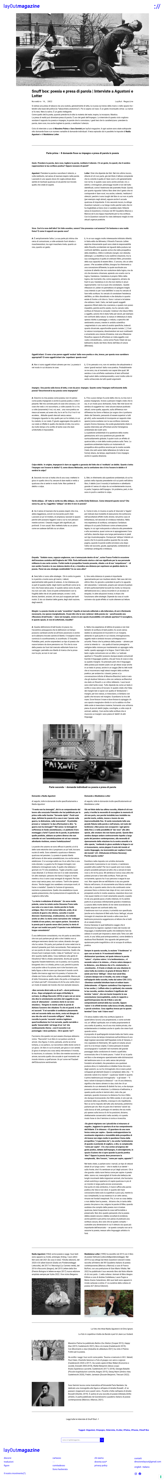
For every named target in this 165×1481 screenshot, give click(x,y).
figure (6, 1465)
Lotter (119, 1430)
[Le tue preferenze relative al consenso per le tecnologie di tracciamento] (160, 1476)
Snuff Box (144, 1430)
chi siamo (99, 1458)
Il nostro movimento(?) (15, 1473)
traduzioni (8, 1461)
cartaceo (57, 1458)
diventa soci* (100, 1461)
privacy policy (100, 1465)
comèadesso (59, 1465)
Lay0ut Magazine (124, 101)
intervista (111, 1430)
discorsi (7, 1458)
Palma (127, 1430)
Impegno (101, 1430)
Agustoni (91, 1430)
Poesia (135, 1430)
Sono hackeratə (60, 1469)
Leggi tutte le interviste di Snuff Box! (81, 1419)
